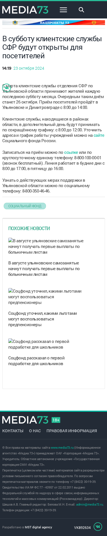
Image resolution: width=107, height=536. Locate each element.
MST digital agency (38, 527)
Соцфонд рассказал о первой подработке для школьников (36, 360)
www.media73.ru (62, 447)
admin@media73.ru (89, 504)
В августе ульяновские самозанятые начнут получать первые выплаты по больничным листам (44, 268)
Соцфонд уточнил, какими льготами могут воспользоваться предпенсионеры (42, 318)
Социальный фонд (24, 206)
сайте (99, 135)
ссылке (71, 152)
